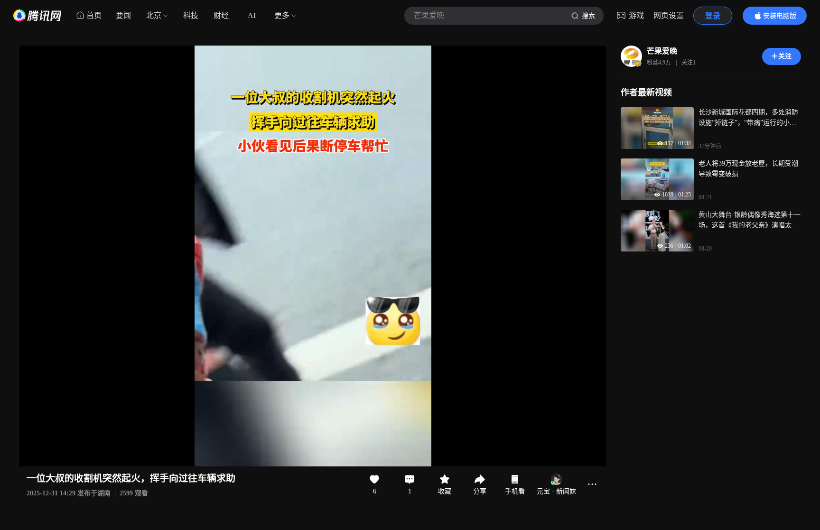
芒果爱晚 (662, 51)
